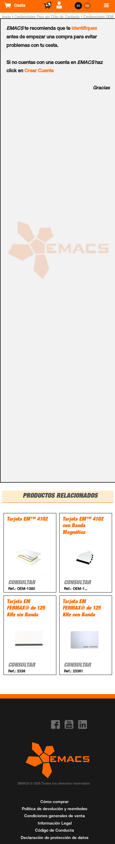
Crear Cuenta (39, 71)
